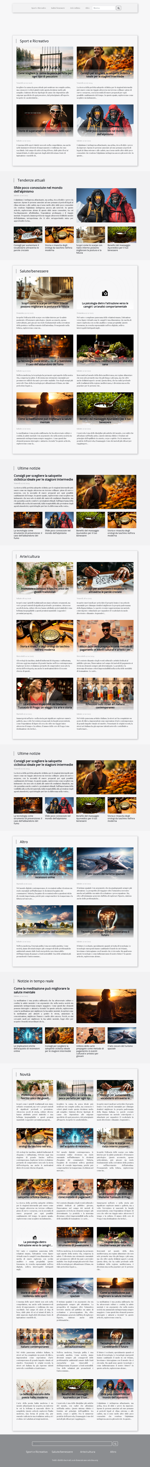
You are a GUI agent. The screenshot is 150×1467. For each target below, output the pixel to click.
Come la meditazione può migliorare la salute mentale (44, 420)
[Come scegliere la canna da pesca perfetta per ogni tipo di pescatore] (44, 62)
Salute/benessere (58, 8)
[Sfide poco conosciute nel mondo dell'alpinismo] (105, 120)
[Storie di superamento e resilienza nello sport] (44, 120)
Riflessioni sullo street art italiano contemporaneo (105, 705)
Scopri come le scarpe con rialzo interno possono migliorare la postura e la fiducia (89, 249)
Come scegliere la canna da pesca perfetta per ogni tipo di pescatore (45, 74)
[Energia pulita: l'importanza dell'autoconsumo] (44, 921)
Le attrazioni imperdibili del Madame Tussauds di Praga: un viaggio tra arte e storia (45, 705)
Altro (87, 8)
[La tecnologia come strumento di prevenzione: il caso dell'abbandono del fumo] (44, 350)
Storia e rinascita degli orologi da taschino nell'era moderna (58, 248)
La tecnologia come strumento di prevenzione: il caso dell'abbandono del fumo (45, 362)
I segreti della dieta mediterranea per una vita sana (105, 362)
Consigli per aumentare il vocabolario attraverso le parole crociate (26, 248)
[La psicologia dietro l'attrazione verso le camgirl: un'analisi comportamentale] (105, 293)
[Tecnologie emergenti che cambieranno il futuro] (105, 921)
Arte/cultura (75, 8)
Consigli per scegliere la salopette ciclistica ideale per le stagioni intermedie (105, 74)
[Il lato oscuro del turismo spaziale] (105, 863)
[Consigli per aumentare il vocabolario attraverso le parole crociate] (28, 235)
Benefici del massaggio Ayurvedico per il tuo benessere (119, 248)
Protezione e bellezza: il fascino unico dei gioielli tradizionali (45, 590)
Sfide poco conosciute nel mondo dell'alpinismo (105, 132)
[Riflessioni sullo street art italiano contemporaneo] (105, 694)
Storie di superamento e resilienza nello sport (44, 131)
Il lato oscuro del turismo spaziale (105, 874)
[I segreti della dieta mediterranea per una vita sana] (105, 350)
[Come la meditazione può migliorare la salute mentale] (44, 408)
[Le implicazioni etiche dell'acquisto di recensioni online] (44, 863)
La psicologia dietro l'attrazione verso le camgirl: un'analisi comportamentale (105, 304)
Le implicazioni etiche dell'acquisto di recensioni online (45, 875)
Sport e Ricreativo (39, 8)
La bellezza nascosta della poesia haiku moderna (35, 1395)
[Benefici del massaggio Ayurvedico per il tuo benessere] (122, 235)
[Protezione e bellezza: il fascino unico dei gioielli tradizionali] (44, 578)
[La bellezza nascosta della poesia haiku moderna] (34, 1389)
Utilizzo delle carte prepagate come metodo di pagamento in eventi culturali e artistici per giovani (105, 650)
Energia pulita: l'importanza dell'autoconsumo (45, 931)
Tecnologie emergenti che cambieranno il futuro (105, 933)
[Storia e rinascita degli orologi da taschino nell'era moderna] (59, 235)
